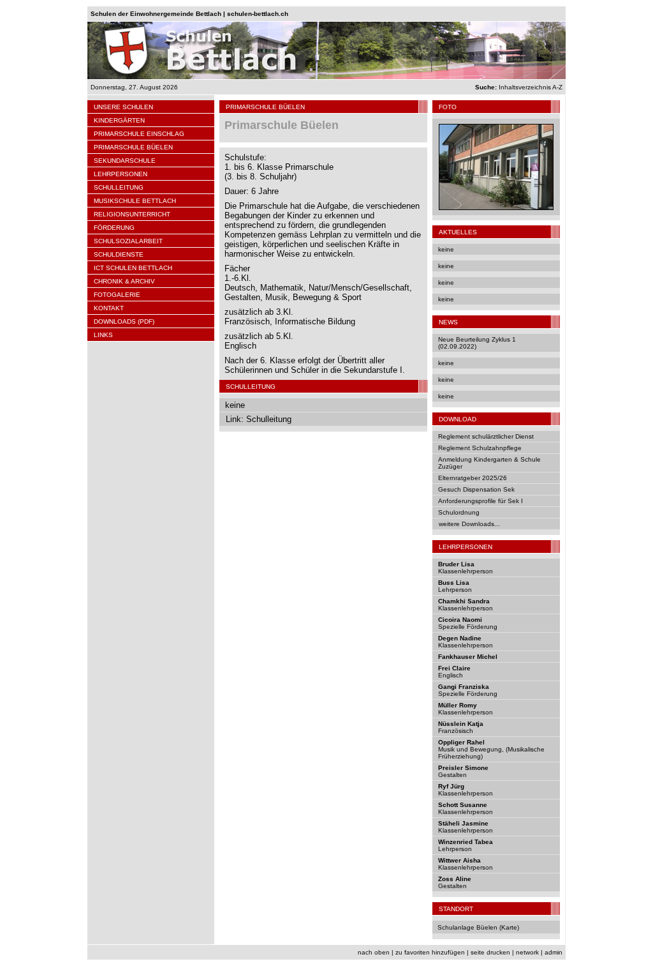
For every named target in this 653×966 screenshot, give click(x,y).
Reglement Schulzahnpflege (480, 447)
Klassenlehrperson (465, 571)
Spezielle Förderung (467, 626)
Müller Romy (457, 705)
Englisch (450, 675)
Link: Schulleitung (258, 419)
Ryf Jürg (451, 786)
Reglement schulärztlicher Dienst (486, 436)
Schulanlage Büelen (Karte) (478, 927)
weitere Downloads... (469, 523)
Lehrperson (455, 589)
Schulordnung (459, 512)
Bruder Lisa (456, 564)
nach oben (374, 952)
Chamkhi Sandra (464, 601)
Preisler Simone (463, 767)
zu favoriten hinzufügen (430, 952)
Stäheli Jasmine (463, 823)
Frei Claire (454, 668)
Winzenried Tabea (465, 841)
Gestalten (452, 774)
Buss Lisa (453, 582)
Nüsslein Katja (460, 723)
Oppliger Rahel (461, 742)
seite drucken (490, 952)
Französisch (455, 730)
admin (553, 952)
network (527, 952)
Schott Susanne (462, 804)
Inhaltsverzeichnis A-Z (518, 87)
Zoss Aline (454, 878)
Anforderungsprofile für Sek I (480, 500)
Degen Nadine (459, 638)
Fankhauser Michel (467, 656)
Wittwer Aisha (459, 860)
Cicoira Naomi (460, 619)
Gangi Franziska (463, 686)
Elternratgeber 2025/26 (472, 477)
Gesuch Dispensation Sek (476, 489)
